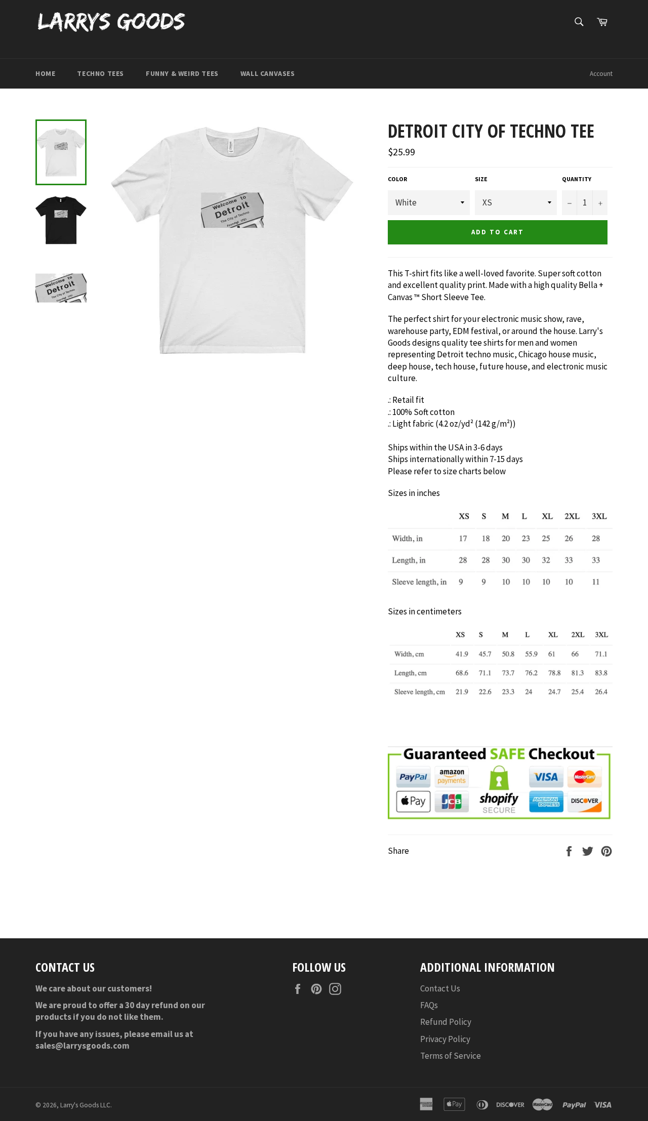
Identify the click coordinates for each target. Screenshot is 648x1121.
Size (481, 179)
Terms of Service (450, 1055)
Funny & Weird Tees (182, 73)
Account (601, 73)
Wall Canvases (267, 73)
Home (45, 73)
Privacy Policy (445, 1039)
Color (397, 179)
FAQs (429, 1005)
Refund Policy (445, 1021)
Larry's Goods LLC (85, 1105)
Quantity (576, 179)
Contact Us (440, 988)
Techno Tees (100, 73)
